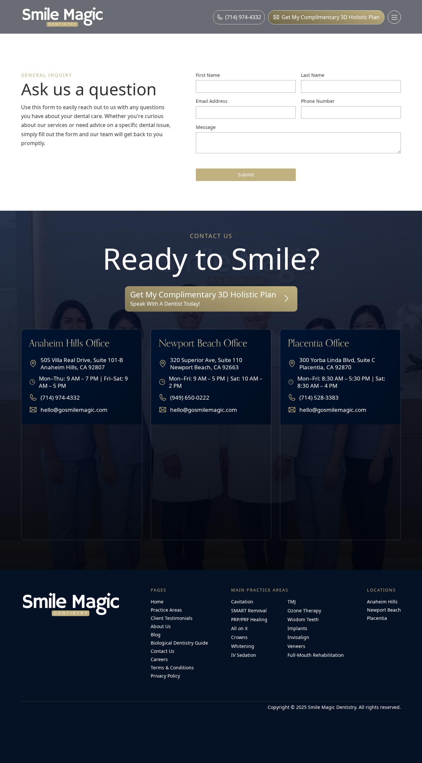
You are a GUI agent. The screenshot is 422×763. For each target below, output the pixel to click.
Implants (297, 628)
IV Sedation (243, 655)
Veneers (296, 646)
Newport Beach (384, 610)
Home (157, 601)
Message (206, 127)
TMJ (291, 601)
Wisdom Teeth (303, 619)
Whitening (242, 646)
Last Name (312, 75)
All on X (239, 628)
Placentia (377, 618)
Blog (156, 634)
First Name (208, 75)
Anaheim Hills (382, 601)
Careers (159, 659)
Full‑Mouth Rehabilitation (315, 655)
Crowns (239, 637)
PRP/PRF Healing (249, 619)
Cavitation (242, 601)
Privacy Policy (165, 676)
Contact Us (162, 651)
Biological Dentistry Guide (179, 643)
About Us (161, 626)
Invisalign (298, 637)
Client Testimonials (172, 618)
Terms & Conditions (172, 667)
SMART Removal (249, 610)
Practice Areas (166, 610)
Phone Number (318, 101)
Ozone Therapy (304, 610)
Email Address (211, 101)
